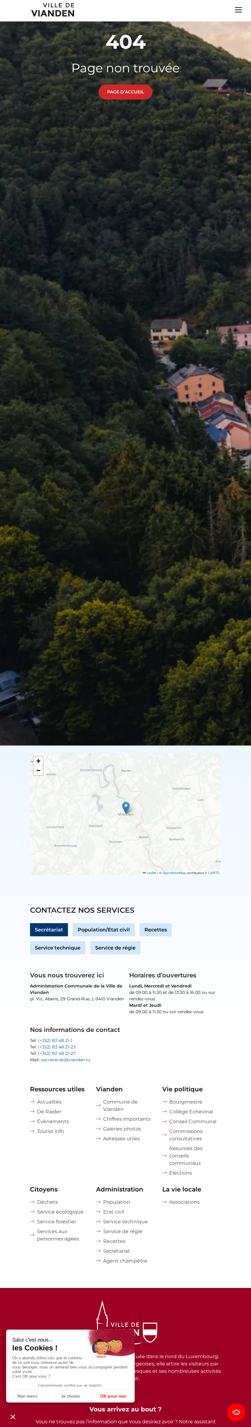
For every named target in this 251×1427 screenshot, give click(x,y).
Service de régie (115, 948)
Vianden (109, 1089)
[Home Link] (125, 1324)
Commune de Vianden (120, 1105)
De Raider (49, 1112)
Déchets (47, 1202)
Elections (180, 1173)
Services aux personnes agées (58, 1235)
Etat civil (113, 1212)
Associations (184, 1202)
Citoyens (44, 1189)
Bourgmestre (185, 1102)
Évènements (53, 1121)
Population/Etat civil (104, 930)
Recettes (155, 930)
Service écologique (60, 1212)
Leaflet (151, 872)
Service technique (58, 948)
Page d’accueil (125, 92)
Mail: (60, 1060)
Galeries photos (122, 1129)
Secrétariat (49, 930)
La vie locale (181, 1189)
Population (116, 1202)
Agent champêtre (125, 1261)
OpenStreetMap (174, 872)
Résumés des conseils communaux (186, 1156)
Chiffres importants (127, 1119)
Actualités (49, 1102)
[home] (37, 10)
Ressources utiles (57, 1089)
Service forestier (56, 1222)
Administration (119, 1189)
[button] (126, 808)
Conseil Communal (192, 1121)
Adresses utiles (121, 1139)
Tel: (51, 1040)
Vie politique (182, 1089)
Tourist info (50, 1131)
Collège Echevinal (191, 1112)
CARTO (213, 872)
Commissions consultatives (186, 1135)
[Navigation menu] (238, 9)
